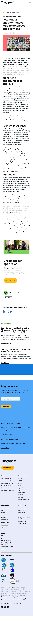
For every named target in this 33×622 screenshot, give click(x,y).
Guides (3, 512)
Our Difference (22, 508)
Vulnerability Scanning (7, 485)
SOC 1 (20, 478)
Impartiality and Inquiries (6, 543)
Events (3, 515)
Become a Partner (23, 521)
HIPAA (20, 483)
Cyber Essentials (23, 488)
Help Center (4, 520)
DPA (2, 538)
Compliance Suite (6, 481)
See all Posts (8, 298)
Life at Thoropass (13, 12)
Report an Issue (5, 540)
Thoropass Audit (6, 478)
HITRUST (20, 485)
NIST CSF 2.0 (21, 495)
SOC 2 (20, 481)
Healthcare (4, 525)
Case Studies (5, 508)
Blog (4, 12)
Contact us (21, 526)
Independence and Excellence (24, 518)
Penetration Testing (7, 483)
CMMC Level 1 (22, 492)
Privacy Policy (5, 549)
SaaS (2, 527)
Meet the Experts (23, 510)
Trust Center (22, 523)
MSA (2, 536)
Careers (20, 515)
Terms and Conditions (7, 547)
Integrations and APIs (7, 490)
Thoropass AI (5, 488)
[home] (7, 2)
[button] (30, 2)
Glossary (4, 517)
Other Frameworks (23, 499)
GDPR (20, 490)
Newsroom (21, 512)
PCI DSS (20, 497)
